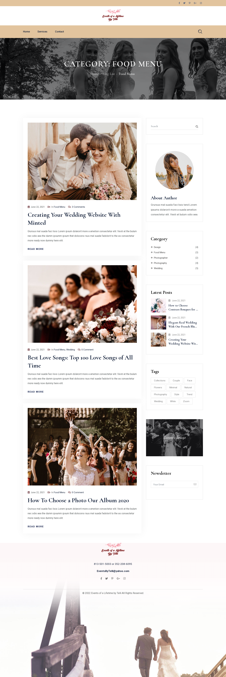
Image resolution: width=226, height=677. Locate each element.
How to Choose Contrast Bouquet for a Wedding (183, 309)
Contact (59, 31)
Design (157, 247)
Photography (160, 263)
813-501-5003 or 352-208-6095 (113, 563)
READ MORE (36, 249)
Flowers (158, 387)
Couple (176, 380)
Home (26, 31)
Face (189, 380)
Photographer (161, 257)
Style (176, 394)
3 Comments (78, 207)
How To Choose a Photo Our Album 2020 (78, 500)
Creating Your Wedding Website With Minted (183, 343)
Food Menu (59, 207)
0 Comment (87, 349)
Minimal (173, 387)
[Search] (200, 31)
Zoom (186, 401)
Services (42, 31)
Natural (188, 387)
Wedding (70, 349)
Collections (159, 380)
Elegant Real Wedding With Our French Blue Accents (183, 326)
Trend (189, 394)
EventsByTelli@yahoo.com (113, 571)
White (173, 401)
